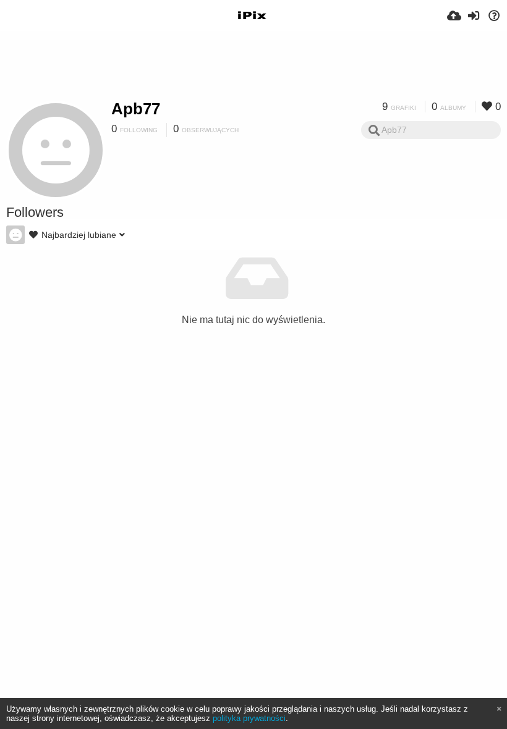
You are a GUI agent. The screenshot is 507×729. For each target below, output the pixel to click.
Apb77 (135, 108)
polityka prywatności (249, 718)
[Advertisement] (253, 65)
